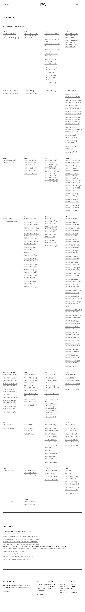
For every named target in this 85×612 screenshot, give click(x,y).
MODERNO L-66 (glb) (71, 234)
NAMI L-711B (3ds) (50, 417)
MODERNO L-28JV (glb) (72, 327)
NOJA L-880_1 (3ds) (71, 386)
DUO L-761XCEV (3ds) (72, 36)
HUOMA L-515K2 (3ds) (30, 93)
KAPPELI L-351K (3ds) (9, 160)
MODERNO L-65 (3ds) (72, 247)
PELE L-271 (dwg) (29, 434)
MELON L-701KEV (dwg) (31, 264)
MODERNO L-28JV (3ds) (72, 323)
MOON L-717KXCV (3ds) (31, 388)
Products (62, 584)
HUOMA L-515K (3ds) (30, 91)
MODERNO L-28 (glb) (71, 355)
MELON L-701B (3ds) (30, 283)
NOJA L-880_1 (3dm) (72, 389)
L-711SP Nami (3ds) (50, 380)
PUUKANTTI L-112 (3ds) (72, 124)
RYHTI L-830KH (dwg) (51, 480)
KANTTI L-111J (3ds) (71, 137)
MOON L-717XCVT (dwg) (31, 380)
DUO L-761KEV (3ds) (71, 34)
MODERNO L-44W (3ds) (72, 264)
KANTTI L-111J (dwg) (71, 141)
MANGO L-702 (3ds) (71, 190)
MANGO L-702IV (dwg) (72, 205)
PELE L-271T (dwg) (29, 428)
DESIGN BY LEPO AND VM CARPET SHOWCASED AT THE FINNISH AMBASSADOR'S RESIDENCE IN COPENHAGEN (34, 549)
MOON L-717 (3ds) (29, 396)
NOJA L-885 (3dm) (71, 378)
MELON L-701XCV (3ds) (31, 236)
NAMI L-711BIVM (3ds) (51, 414)
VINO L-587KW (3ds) (71, 476)
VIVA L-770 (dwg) (8, 501)
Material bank (63, 592)
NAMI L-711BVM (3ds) (51, 410)
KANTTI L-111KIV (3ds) (71, 131)
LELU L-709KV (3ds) (50, 175)
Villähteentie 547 (53, 584)
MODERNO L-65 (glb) (71, 251)
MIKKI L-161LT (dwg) (50, 229)
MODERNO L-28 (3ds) (72, 351)
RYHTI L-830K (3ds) (50, 470)
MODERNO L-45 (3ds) (72, 236)
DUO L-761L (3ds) (70, 42)
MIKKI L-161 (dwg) (50, 240)
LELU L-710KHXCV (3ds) (51, 171)
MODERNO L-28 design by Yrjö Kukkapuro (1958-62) (18, 556)
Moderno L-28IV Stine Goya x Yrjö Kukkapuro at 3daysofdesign (21, 539)
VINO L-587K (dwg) (71, 482)
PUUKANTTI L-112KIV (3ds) (73, 108)
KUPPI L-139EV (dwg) (30, 174)
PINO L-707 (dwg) (49, 451)
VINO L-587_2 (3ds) (71, 490)
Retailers (62, 590)
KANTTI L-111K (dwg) (71, 146)
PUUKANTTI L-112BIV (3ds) (73, 129)
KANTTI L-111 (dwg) (71, 152)
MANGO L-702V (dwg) (72, 174)
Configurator (63, 595)
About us (62, 586)
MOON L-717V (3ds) (30, 382)
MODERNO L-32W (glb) (72, 273)
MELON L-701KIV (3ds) (30, 255)
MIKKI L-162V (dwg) (50, 227)
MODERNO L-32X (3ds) (72, 253)
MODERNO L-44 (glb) (71, 262)
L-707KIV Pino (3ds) (50, 442)
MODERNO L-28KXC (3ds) (73, 312)
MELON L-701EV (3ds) (30, 272)
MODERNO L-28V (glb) (72, 296)
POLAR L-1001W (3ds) (71, 436)
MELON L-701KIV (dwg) (31, 258)
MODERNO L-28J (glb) (9, 389)
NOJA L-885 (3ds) (70, 374)
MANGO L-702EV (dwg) (72, 199)
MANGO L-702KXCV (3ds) (73, 180)
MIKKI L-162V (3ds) (50, 223)
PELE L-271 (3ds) (29, 430)
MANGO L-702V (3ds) (72, 170)
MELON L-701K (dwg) (30, 253)
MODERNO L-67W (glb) (72, 228)
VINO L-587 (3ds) (70, 470)
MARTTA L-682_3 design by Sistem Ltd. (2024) (16, 559)
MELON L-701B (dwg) (30, 287)
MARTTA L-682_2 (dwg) (10, 219)
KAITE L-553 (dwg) (50, 91)
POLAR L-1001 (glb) (71, 428)
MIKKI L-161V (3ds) (50, 231)
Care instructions (64, 588)
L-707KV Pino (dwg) (50, 440)
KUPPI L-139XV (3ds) (30, 160)
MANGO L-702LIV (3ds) (72, 168)
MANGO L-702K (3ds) (72, 207)
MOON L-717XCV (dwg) (31, 394)
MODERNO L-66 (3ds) (72, 230)
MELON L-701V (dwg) (30, 247)
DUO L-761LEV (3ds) (71, 40)
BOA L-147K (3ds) (49, 69)
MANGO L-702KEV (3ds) (72, 182)
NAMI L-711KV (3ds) (50, 406)
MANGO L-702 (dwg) (71, 194)
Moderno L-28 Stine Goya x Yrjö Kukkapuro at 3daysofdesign (20, 536)
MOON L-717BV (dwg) (30, 405)
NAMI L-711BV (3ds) (50, 408)
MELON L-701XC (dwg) (31, 241)
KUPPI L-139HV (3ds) (30, 162)
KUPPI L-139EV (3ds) (30, 170)
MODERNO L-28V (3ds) (72, 293)
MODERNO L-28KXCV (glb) (73, 290)
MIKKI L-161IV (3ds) (50, 242)
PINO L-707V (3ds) (50, 425)
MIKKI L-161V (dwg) (50, 234)
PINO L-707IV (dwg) (50, 462)
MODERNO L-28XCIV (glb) (73, 302)
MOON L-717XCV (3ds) (30, 390)
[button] (6, 5)
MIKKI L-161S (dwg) (50, 219)
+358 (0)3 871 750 (53, 588)
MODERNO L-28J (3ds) (10, 386)
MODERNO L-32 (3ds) (72, 275)
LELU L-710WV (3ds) (50, 160)
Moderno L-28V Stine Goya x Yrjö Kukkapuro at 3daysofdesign (20, 541)
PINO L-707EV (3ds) (50, 453)
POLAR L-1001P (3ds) (71, 430)
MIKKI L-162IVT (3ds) (50, 221)
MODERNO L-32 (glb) (71, 279)
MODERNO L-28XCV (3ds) (73, 281)
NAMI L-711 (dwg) (49, 386)
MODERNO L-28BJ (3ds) (72, 340)
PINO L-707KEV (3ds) (51, 430)
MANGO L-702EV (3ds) (72, 196)
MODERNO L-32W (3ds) (72, 270)
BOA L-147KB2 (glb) (50, 67)
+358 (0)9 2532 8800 (41, 591)
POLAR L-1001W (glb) (71, 440)
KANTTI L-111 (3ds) (70, 148)
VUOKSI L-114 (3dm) (30, 505)
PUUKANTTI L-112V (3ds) (72, 97)
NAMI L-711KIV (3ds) (50, 404)
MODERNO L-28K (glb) (72, 321)
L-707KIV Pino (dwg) (50, 445)
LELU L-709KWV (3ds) (51, 180)
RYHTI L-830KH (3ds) (51, 476)
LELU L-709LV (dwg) (50, 177)
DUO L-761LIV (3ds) (71, 38)
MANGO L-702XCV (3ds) (72, 160)
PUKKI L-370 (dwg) (9, 470)
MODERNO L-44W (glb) (72, 268)
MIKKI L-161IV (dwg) (50, 246)
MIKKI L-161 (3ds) (49, 237)
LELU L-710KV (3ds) (50, 167)
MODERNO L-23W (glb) (72, 361)
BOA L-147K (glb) (49, 73)
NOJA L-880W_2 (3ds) (72, 380)
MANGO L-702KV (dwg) (72, 166)
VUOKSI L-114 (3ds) (29, 501)
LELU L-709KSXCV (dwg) (52, 182)
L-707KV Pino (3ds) (50, 436)
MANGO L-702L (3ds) (71, 178)
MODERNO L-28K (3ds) (72, 317)
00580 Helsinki (41, 588)
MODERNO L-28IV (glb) (72, 338)
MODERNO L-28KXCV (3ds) (73, 287)
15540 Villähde (52, 586)
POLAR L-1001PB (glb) (72, 445)
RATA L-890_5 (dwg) (30, 473)
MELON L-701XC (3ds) (30, 238)
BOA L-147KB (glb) (50, 77)
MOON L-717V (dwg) (30, 386)
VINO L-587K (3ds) (71, 478)
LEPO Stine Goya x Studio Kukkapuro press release (17, 534)
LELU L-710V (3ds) (50, 162)
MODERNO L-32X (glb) (72, 256)
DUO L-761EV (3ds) (71, 44)
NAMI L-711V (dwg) (50, 378)
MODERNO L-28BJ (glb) (72, 344)
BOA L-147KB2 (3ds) (50, 64)
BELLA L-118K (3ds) (29, 38)
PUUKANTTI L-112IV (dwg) (73, 117)
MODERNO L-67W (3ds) (72, 224)
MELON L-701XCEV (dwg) (31, 228)
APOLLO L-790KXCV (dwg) (11, 38)
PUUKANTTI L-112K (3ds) (72, 119)
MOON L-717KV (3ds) (30, 374)
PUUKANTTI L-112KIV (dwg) (73, 111)
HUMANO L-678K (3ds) (10, 91)
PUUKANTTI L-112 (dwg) (72, 127)
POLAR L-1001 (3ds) (71, 425)
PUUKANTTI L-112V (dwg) (73, 100)
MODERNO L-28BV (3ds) (72, 329)
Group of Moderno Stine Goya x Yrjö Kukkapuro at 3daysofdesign (21, 544)
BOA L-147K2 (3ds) (50, 79)
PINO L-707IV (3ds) (50, 459)
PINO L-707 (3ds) (49, 447)
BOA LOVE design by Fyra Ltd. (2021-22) (14, 551)
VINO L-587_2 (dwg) (71, 493)
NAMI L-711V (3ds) (50, 374)
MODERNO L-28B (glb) (72, 349)
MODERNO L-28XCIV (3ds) (73, 298)
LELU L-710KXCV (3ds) (51, 164)
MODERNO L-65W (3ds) (72, 241)
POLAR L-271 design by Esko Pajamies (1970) (15, 554)
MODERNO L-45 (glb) (71, 239)
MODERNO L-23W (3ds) (72, 357)
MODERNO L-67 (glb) (71, 222)
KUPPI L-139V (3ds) (30, 164)
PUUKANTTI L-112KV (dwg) (73, 106)
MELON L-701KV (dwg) (30, 222)
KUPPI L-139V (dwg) (30, 168)
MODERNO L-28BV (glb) (72, 332)
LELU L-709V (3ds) (50, 173)
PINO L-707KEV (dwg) (51, 434)
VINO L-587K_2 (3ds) (72, 484)
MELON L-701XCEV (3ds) (31, 224)
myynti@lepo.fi (41, 594)
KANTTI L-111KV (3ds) (71, 91)
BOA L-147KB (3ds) (50, 75)
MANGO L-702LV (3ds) (72, 176)
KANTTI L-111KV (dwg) (72, 94)
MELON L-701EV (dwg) (30, 275)
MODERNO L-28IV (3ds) (72, 334)
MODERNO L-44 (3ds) (72, 258)
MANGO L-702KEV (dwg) (73, 186)
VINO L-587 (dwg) (70, 474)
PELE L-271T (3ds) (29, 425)
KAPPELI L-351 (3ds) (9, 162)
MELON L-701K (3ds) (30, 249)
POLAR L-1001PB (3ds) (72, 442)
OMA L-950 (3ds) (8, 425)
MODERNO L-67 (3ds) (72, 219)
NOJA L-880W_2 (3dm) (72, 384)
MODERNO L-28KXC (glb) (73, 315)
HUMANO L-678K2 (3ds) (10, 93)
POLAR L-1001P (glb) (71, 434)
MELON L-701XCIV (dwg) (31, 234)
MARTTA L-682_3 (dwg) (10, 221)
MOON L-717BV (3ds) (30, 401)
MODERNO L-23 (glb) (71, 366)
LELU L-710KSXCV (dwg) (52, 169)
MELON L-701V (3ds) (30, 244)
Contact (62, 597)
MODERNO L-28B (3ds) (72, 346)
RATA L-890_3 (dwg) (30, 475)
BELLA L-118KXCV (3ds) (31, 34)
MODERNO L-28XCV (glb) (73, 285)
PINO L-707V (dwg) (50, 428)
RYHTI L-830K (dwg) (50, 474)
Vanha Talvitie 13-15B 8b (42, 585)
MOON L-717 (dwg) (29, 399)
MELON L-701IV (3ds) (30, 266)
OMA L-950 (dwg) (8, 428)
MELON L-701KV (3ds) (30, 219)
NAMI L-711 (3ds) (49, 382)
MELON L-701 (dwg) (30, 281)
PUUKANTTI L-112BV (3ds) (73, 121)
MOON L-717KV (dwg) (30, 378)
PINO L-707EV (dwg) (50, 457)
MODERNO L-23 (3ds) (72, 363)
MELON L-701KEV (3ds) (31, 261)
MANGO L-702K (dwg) (72, 211)
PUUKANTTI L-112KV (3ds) (73, 102)
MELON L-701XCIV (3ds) (31, 230)
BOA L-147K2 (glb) (50, 83)
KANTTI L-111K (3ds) (71, 143)
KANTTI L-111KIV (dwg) (72, 135)
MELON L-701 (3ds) (29, 278)
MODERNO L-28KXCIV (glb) (73, 310)
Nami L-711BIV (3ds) (50, 412)
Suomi (76, 4)
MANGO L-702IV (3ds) (72, 201)
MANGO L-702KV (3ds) (72, 162)
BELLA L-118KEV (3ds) (30, 36)
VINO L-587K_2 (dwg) (72, 487)
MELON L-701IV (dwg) (30, 270)
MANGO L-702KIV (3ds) (72, 188)
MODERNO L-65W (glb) (72, 245)
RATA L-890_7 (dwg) (30, 470)
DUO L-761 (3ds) (70, 47)
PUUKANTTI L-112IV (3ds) (73, 114)
